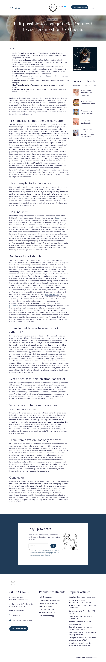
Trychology (52, 19)
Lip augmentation (46, 609)
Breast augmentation (48, 603)
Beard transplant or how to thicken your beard (80, 628)
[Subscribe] (53, 546)
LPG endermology (46, 616)
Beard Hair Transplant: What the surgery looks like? (82, 633)
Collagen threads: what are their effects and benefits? (82, 639)
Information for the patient (86, 657)
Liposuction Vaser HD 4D (49, 600)
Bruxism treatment (47, 613)
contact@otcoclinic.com (23, 620)
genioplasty (14, 306)
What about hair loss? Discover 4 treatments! (82, 607)
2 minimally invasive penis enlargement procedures (79, 644)
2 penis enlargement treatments (82, 597)
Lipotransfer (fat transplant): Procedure (81, 617)
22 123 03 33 (17, 615)
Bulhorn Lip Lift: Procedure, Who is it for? (82, 612)
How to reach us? (16, 611)
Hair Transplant (45, 597)
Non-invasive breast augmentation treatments (80, 601)
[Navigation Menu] (94, 8)
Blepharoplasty (45, 606)
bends (58, 218)
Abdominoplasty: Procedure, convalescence (81, 623)
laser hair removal (52, 294)
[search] (51, 8)
